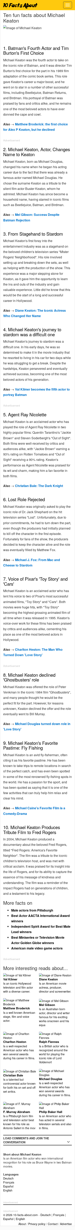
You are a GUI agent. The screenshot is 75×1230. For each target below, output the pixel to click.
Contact (53, 1224)
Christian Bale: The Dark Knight (39, 485)
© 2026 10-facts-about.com (20, 1215)
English (7, 1190)
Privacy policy (36, 1224)
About (22, 1224)
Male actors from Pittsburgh (32, 910)
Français (8, 1182)
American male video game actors (37, 948)
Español (8, 1186)
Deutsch (8, 1178)
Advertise (66, 1224)
